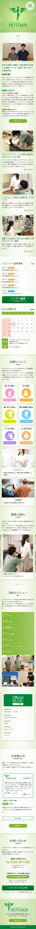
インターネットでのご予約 (18, 888)
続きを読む (18, 818)
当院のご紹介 (17, 121)
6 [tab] (23, 585)
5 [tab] (21, 585)
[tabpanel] (18, 556)
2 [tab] (14, 585)
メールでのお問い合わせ (17, 877)
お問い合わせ (18, 841)
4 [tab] (19, 585)
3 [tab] (16, 585)
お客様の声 (18, 756)
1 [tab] (12, 585)
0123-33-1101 (18, 862)
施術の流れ (18, 514)
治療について (18, 362)
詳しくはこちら (28, 169)
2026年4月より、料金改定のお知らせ (12, 293)
